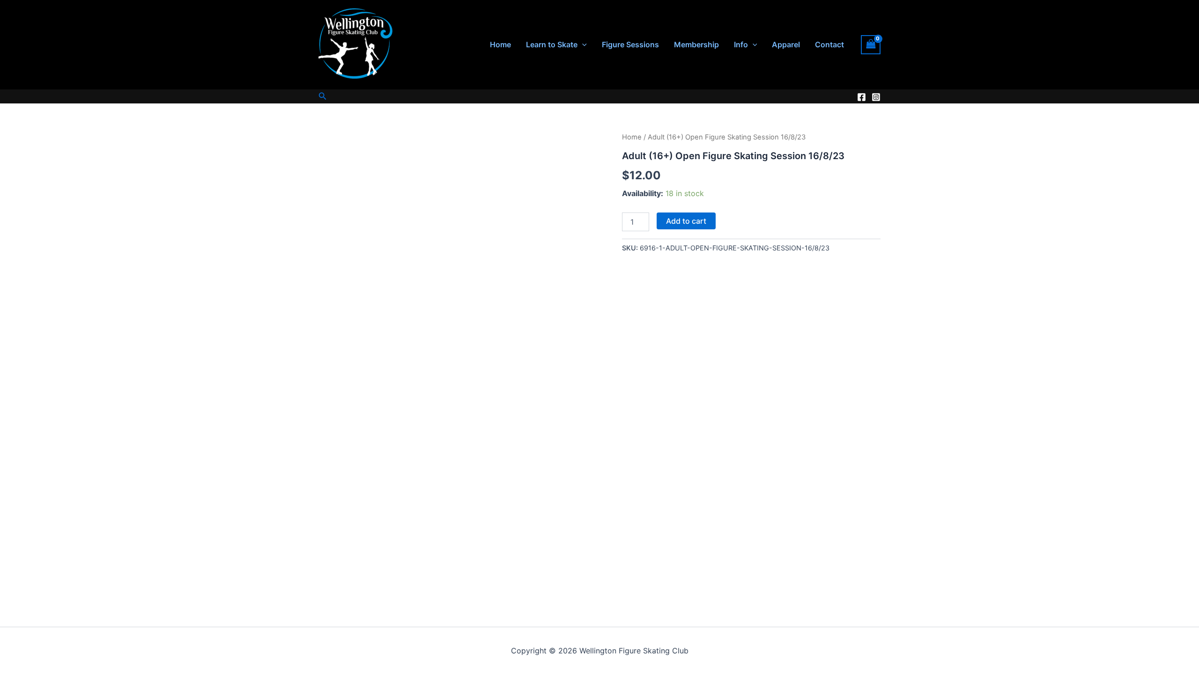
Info (741, 44)
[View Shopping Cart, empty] (871, 44)
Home (500, 44)
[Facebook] (861, 97)
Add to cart (686, 221)
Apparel (786, 44)
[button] (582, 44)
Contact (829, 44)
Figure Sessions (630, 44)
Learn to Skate (551, 44)
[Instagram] (876, 97)
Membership (696, 44)
